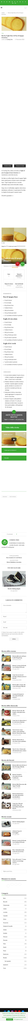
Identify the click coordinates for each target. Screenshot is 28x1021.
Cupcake (14, 915)
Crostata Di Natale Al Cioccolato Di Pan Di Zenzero (17, 696)
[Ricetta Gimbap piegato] (14, 579)
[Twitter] (12, 885)
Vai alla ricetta (7, 165)
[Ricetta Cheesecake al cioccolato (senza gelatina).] (6, 742)
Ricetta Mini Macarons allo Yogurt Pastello (19, 785)
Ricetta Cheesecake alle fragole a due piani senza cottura (18, 712)
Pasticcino (14, 954)
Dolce (14, 919)
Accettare (9, 1019)
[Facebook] (8, 885)
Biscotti (14, 901)
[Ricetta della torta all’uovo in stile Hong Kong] (6, 658)
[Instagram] (16, 885)
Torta (14, 968)
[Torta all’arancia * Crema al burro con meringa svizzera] (6, 862)
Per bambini (15, 961)
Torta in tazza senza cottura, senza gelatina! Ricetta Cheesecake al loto (19, 731)
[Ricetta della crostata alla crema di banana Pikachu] (6, 687)
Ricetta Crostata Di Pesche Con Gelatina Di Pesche (19, 841)
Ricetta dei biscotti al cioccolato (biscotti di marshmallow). (17, 795)
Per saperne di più (18, 1019)
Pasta (14, 950)
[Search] (23, 7)
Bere (14, 898)
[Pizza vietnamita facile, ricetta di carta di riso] (6, 852)
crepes (14, 908)
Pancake (14, 940)
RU (15, 3)
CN (22, 1)
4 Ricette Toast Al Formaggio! (16, 831)
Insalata (14, 933)
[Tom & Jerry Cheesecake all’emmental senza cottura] (6, 751)
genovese (5, 496)
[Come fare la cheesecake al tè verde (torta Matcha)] (6, 723)
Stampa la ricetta (20, 165)
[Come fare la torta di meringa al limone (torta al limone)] (6, 677)
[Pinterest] (20, 885)
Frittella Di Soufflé (14, 926)
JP (25, 1)
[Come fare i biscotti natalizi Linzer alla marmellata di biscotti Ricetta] (6, 806)
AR (12, 3)
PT (17, 1)
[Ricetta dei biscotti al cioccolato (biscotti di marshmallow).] (6, 796)
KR (9, 1)
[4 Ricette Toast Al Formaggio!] (6, 833)
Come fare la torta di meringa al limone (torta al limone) (19, 676)
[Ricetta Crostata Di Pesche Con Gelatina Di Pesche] (6, 843)
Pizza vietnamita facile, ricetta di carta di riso (18, 850)
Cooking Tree (9, 39)
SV (14, 1)
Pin (17, 263)
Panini (14, 947)
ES (4, 1)
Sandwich (14, 964)
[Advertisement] (14, 102)
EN (6, 1)
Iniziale (3, 12)
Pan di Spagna (13, 496)
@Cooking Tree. (20, 419)
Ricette (14, 957)
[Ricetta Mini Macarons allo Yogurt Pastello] (6, 787)
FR (1, 1)
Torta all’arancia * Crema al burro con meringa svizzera (19, 861)
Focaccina (14, 922)
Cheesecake (14, 905)
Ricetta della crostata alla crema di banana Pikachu (19, 685)
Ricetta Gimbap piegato (14, 588)
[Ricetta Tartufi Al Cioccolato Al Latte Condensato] (6, 777)
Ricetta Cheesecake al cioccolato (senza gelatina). (19, 740)
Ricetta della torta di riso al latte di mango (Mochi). (19, 766)
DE (12, 1)
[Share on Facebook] (18, 534)
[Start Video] (14, 439)
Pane (14, 943)
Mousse (14, 936)
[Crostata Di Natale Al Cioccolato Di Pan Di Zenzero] (6, 696)
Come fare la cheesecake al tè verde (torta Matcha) (19, 721)
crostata (14, 912)
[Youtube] (19, 1011)
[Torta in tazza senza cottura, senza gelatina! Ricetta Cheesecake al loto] (6, 732)
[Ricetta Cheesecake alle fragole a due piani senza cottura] (6, 713)
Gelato (14, 929)
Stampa (22, 263)
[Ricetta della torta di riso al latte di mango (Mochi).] (6, 767)
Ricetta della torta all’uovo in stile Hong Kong (19, 656)
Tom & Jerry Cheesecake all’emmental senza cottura (19, 749)
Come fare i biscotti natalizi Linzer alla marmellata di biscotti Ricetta (18, 806)
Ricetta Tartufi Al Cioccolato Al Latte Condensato (17, 776)
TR (20, 1)
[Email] (23, 1011)
